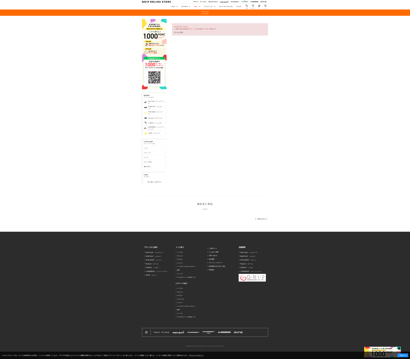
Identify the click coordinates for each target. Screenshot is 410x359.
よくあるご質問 (213, 252)
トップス (180, 252)
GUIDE (239, 6)
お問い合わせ (213, 255)
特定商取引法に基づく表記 (217, 266)
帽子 (178, 270)
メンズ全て (180, 247)
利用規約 (211, 270)
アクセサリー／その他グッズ (186, 277)
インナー (180, 263)
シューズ (180, 273)
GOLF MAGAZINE (226, 6)
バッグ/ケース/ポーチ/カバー (186, 266)
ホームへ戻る (178, 32)
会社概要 (211, 259)
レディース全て (182, 283)
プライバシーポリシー (216, 262)
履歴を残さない (263, 219)
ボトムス (180, 256)
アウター (180, 259)
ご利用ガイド (213, 248)
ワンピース (180, 299)
